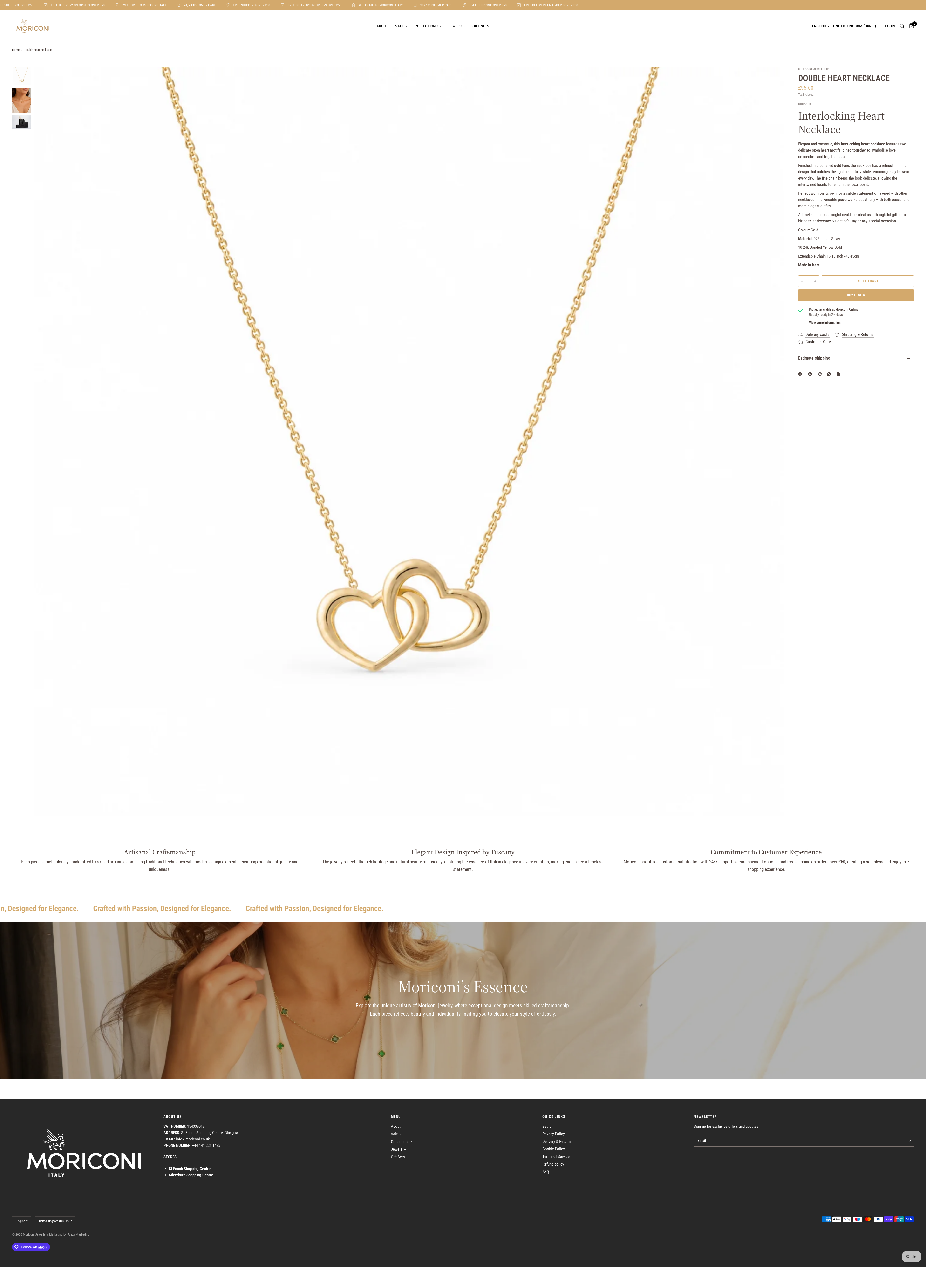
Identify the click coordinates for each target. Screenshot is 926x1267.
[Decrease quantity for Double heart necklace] (802, 281)
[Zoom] (773, 76)
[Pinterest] (821, 374)
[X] (811, 374)
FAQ (545, 1171)
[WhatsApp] (830, 374)
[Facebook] (801, 374)
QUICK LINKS (553, 1117)
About (382, 26)
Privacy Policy (553, 1134)
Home (16, 50)
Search (547, 1126)
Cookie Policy (553, 1149)
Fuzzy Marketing (78, 1234)
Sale (399, 26)
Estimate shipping (814, 358)
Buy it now (856, 295)
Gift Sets (480, 26)
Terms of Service (556, 1156)
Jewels (455, 26)
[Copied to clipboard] (839, 374)
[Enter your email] (909, 1141)
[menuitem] (382, 26)
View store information (825, 323)
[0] (910, 26)
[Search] (902, 26)
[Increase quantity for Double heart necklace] (815, 281)
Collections (426, 26)
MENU (396, 1117)
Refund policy (553, 1164)
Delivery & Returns (557, 1141)
